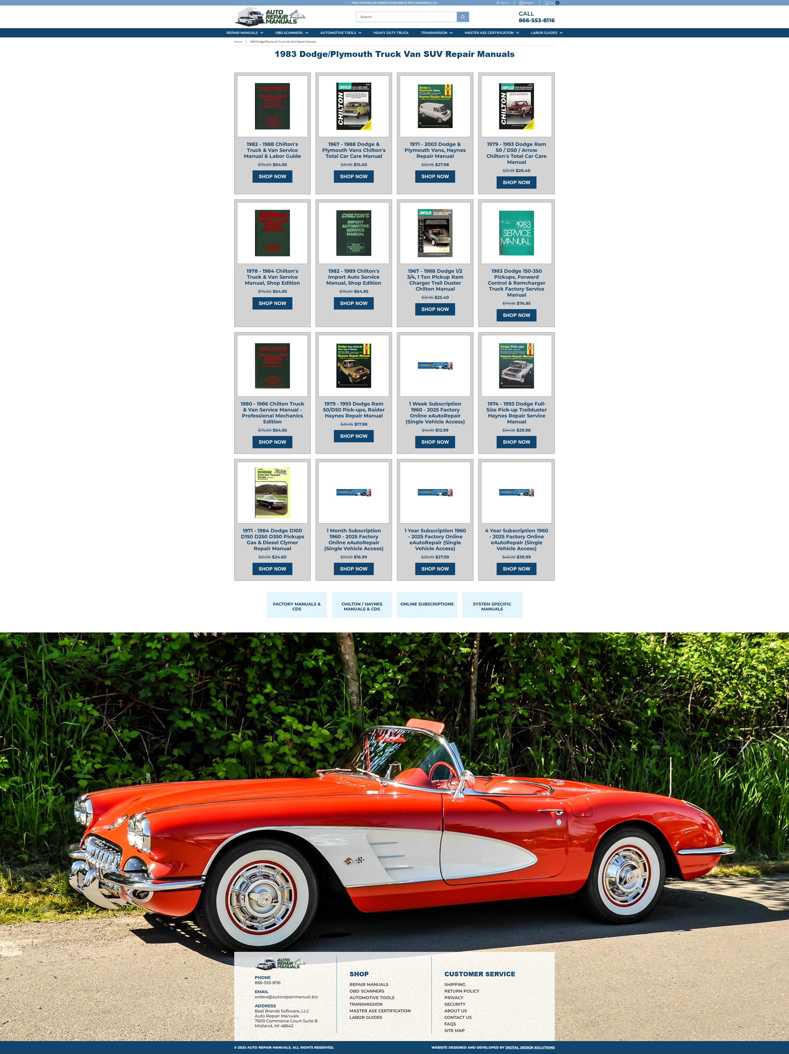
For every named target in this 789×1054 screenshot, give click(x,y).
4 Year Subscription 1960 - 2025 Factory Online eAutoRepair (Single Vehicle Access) (516, 539)
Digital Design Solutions (530, 1047)
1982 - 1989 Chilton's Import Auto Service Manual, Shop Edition (353, 277)
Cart (552, 3)
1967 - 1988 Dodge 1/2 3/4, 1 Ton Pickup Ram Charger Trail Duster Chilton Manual (435, 280)
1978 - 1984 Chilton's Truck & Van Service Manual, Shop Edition (272, 277)
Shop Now (272, 176)
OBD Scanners (289, 33)
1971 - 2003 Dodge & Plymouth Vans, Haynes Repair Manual (435, 150)
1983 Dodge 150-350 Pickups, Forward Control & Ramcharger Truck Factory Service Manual (516, 283)
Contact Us (458, 1017)
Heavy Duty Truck (391, 33)
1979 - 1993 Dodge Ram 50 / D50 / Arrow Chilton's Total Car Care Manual (517, 153)
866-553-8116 (537, 20)
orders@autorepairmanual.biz (286, 996)
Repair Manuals (242, 33)
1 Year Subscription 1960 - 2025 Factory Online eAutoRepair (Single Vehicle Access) (435, 539)
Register (529, 2)
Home (238, 41)
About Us (455, 1010)
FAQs (450, 1024)
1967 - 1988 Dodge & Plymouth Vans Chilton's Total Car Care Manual (354, 150)
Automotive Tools (338, 33)
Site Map (454, 1030)
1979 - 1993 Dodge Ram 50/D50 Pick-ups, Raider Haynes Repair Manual (354, 410)
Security (454, 1004)
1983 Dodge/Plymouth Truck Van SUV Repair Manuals (283, 41)
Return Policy (461, 991)
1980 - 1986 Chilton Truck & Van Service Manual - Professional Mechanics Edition (272, 413)
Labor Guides (544, 33)
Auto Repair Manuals (269, 1047)
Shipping (454, 984)
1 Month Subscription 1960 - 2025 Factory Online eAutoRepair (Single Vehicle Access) (354, 539)
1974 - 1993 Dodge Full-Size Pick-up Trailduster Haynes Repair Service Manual (516, 413)
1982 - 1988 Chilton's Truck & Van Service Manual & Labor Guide (272, 150)
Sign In (505, 2)
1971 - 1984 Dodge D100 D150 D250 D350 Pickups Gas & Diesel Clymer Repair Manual (272, 539)
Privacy (453, 997)
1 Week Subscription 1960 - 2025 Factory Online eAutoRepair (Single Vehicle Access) (435, 413)
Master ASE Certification (489, 33)
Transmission (434, 33)
